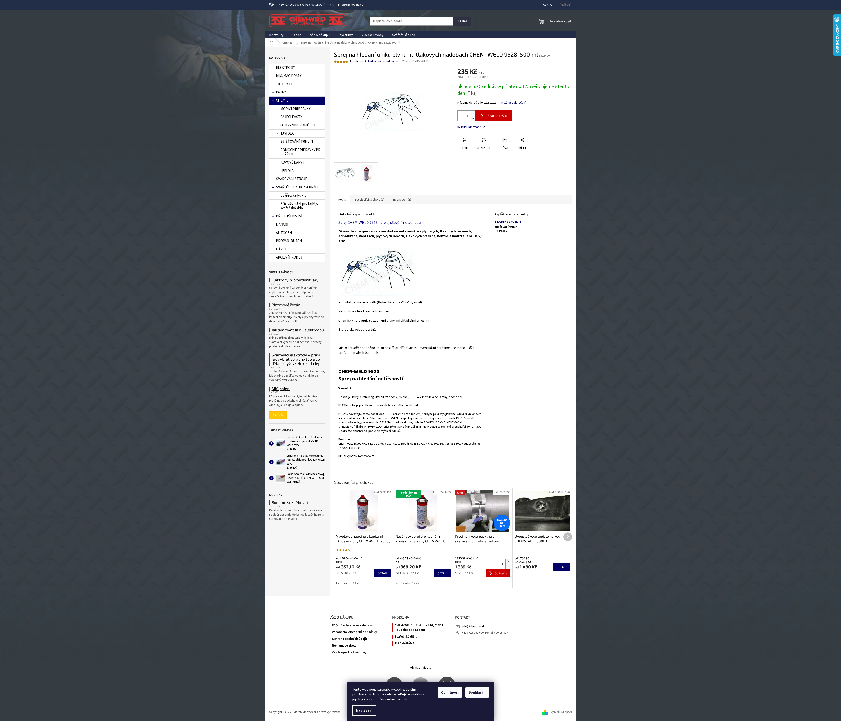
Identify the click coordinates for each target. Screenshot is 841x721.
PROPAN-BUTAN (289, 241)
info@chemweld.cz (475, 626)
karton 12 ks (352, 583)
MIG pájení (281, 389)
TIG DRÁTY (284, 84)
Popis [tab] (342, 199)
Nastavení (364, 710)
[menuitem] (276, 34)
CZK (546, 5)
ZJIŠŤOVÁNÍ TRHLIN (296, 141)
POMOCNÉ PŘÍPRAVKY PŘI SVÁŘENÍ (300, 152)
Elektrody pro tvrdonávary (295, 280)
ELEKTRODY (285, 67)
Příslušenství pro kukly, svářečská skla (299, 206)
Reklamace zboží (344, 646)
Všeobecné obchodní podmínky (354, 632)
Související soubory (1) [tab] (369, 199)
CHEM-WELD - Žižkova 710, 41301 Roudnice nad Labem (419, 627)
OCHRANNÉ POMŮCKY (298, 125)
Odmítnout (450, 692)
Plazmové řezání (286, 305)
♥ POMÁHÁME (404, 643)
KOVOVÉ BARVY (292, 162)
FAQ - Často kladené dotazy (352, 625)
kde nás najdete (420, 667)
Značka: (415, 61)
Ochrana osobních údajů (349, 639)
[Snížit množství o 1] (473, 118)
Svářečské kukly (293, 195)
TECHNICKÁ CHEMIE (507, 222)
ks (337, 583)
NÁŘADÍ (282, 224)
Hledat (462, 21)
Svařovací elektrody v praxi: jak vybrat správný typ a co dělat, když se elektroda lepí (296, 359)
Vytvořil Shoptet (561, 712)
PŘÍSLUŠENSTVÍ (289, 216)
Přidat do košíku (497, 115)
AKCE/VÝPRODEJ (289, 257)
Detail (382, 573)
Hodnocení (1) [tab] (402, 199)
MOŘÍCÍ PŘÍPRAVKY (295, 108)
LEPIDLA (287, 170)
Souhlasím (477, 692)
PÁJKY (281, 92)
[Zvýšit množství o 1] (473, 113)
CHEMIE (282, 100)
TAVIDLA (287, 133)
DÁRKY (281, 249)
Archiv (278, 415)
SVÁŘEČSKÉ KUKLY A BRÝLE (297, 187)
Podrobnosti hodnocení (383, 62)
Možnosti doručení (513, 103)
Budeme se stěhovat (290, 502)
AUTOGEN (284, 232)
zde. (405, 699)
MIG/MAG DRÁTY (288, 75)
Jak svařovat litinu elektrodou (298, 330)
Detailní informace (469, 127)
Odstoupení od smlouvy (349, 652)
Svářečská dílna (406, 637)
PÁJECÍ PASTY (291, 117)
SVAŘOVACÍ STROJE (291, 179)
